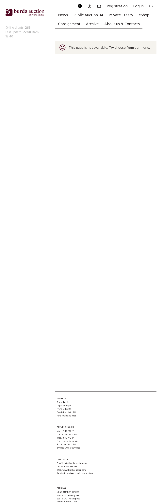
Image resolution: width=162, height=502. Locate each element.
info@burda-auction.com (75, 463)
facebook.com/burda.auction (80, 473)
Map (74, 416)
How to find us (64, 416)
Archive (92, 24)
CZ (151, 6)
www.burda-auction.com (74, 470)
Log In (138, 6)
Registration (117, 6)
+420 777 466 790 (69, 467)
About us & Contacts (122, 24)
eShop (144, 15)
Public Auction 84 (88, 15)
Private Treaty (121, 15)
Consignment (69, 24)
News (63, 15)
